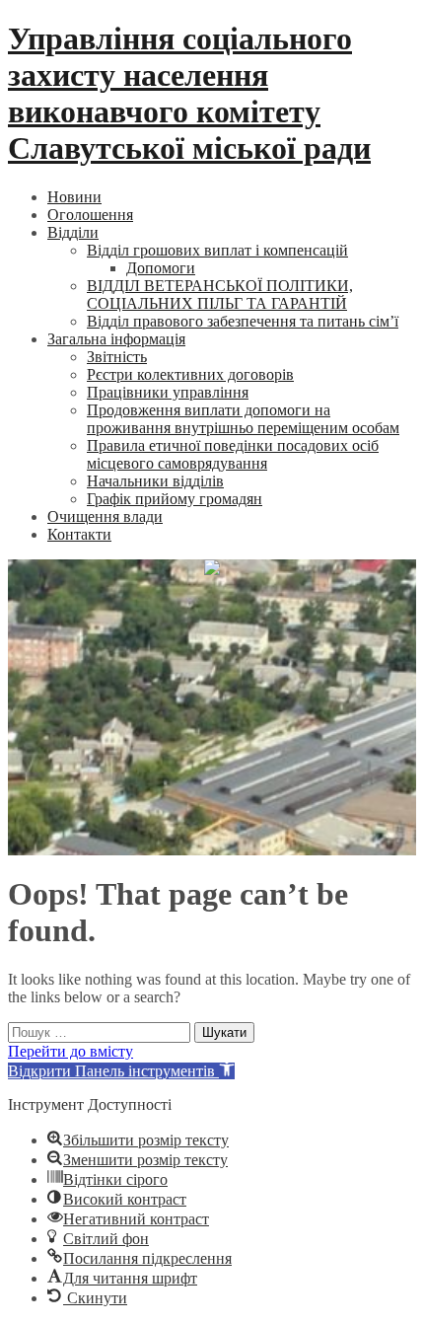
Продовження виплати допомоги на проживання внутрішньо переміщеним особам (243, 419)
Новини (74, 196)
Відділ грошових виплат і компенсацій (217, 250)
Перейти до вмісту (70, 1051)
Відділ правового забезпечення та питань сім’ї (242, 321)
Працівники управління (167, 392)
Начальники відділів (155, 481)
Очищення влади (105, 516)
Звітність (117, 356)
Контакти (79, 534)
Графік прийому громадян (174, 498)
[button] (121, 1071)
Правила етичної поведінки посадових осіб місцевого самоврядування (233, 454)
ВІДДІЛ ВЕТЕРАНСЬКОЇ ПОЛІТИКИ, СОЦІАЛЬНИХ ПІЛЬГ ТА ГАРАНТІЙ (220, 294)
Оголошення (90, 214)
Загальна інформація (116, 339)
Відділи (73, 232)
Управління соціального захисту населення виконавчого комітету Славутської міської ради (189, 93)
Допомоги (160, 267)
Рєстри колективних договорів (190, 374)
